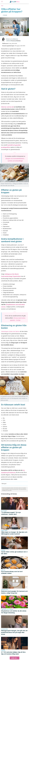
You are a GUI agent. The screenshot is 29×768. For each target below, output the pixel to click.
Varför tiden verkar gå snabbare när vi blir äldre (14, 552)
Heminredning (4, 589)
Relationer (4, 510)
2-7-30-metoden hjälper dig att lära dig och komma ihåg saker (13, 653)
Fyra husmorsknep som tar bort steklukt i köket (12, 572)
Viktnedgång (4, 629)
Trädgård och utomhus (7, 609)
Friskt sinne (4, 530)
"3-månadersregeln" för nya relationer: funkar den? (11, 513)
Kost (2, 5)
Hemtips (3, 570)
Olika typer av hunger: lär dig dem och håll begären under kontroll (14, 533)
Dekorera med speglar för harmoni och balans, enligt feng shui (14, 592)
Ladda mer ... (14, 658)
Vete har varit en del (7, 107)
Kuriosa (3, 550)
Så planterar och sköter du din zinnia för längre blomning (13, 612)
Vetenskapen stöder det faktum (10, 331)
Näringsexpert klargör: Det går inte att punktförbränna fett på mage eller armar (14, 632)
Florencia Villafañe (16, 40)
